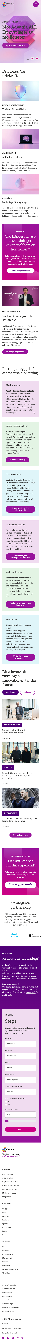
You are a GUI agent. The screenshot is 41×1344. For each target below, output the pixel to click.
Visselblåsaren (7, 1273)
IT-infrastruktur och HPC (11, 1185)
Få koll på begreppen (15, 352)
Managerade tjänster (9, 1189)
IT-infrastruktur (11, 813)
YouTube (3, 1337)
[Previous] (32, 58)
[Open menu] (36, 4)
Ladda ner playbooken (20, 270)
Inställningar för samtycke (11, 1328)
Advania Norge (7, 1304)
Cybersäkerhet (7, 1178)
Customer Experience (12, 725)
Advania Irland (7, 1296)
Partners (5, 1262)
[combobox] (20, 1092)
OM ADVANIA (6, 1242)
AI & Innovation (7, 1174)
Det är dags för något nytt (15, 202)
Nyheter (27, 692)
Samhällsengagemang (10, 1269)
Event (4, 1212)
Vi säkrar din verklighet (14, 109)
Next (20, 1129)
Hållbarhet (6, 1251)
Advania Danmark (8, 1289)
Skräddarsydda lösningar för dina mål (20, 557)
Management (7, 1258)
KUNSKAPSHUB (6, 1204)
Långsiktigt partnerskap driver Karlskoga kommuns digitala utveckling (17, 775)
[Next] (37, 58)
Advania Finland (7, 1292)
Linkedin (13, 1337)
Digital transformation (10, 1182)
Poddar (4, 1231)
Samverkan (8, 768)
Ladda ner (5, 1220)
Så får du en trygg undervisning (20, 657)
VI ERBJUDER (6, 1169)
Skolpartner (6, 1197)
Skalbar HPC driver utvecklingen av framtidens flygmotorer (19, 819)
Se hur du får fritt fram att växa (20, 885)
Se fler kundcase (20, 835)
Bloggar (5, 1209)
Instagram (18, 1337)
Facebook (8, 1337)
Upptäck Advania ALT (15, 45)
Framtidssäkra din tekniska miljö (20, 509)
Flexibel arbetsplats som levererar (20, 604)
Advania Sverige (8, 1311)
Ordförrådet (6, 1227)
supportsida (31, 992)
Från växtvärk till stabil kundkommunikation (13, 731)
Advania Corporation (9, 1285)
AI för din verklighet (12, 157)
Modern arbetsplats (9, 1193)
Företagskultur (7, 1247)
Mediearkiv (6, 1265)
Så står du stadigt (17, 460)
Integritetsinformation (10, 1333)
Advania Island (7, 1300)
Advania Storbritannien (10, 1307)
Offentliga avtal (7, 1254)
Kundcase (10, 692)
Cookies (5, 1324)
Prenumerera (7, 1235)
